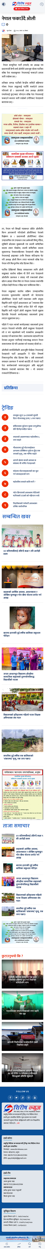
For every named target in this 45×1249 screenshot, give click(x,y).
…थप (18, 1123)
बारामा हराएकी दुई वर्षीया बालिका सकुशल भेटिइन (21, 634)
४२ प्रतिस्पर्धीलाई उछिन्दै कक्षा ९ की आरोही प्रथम (21, 552)
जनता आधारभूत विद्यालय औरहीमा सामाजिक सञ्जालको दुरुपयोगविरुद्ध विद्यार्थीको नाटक (18, 677)
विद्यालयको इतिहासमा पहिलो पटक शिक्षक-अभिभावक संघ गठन (22, 716)
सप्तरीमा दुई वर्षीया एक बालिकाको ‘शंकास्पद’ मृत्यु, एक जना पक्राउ (18, 757)
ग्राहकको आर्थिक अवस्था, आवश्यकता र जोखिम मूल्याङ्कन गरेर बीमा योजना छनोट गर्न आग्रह (22, 595)
